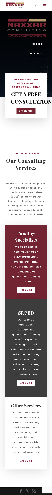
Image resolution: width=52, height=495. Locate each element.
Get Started (36, 53)
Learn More (37, 44)
